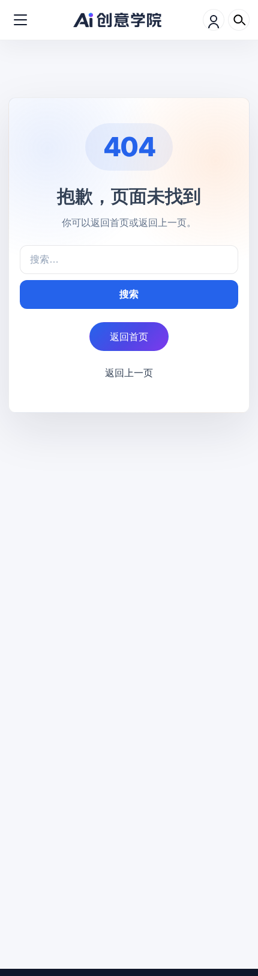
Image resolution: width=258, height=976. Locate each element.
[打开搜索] (239, 20)
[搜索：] (129, 259)
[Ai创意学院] (118, 20)
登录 (213, 20)
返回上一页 (129, 373)
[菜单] (20, 20)
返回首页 (129, 337)
